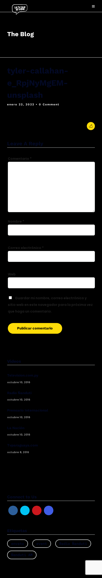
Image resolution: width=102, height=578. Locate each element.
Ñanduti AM (21, 554)
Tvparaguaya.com (22, 445)
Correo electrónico (26, 247)
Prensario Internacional (27, 410)
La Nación (15, 428)
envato (17, 543)
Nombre (16, 221)
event (41, 543)
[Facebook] (13, 510)
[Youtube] (37, 510)
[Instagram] (48, 510)
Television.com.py (22, 375)
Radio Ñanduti (19, 393)
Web (12, 274)
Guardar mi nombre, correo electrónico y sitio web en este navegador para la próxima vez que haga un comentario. (50, 305)
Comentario (20, 158)
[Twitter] (25, 510)
